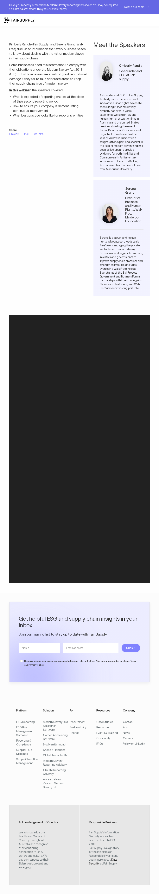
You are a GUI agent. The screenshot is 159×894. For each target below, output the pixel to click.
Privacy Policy (36, 665)
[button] (149, 20)
